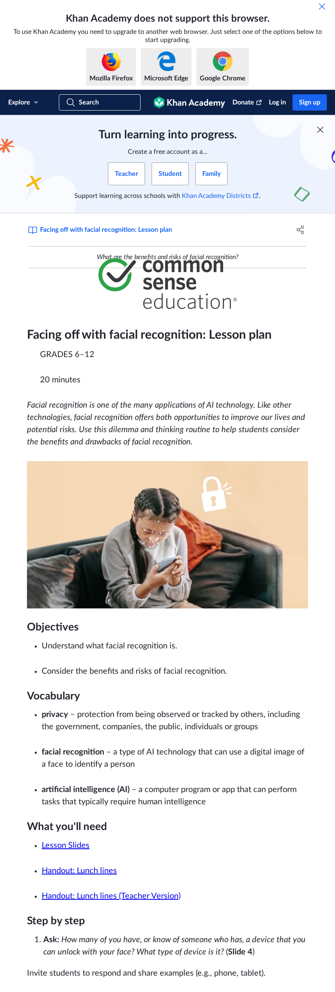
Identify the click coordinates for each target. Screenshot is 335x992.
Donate (243, 102)
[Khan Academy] (189, 102)
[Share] (300, 230)
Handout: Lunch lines (79, 871)
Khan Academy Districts (216, 196)
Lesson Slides (65, 845)
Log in (277, 102)
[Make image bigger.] (167, 283)
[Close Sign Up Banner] (320, 130)
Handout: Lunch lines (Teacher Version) (111, 896)
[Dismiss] (321, 6)
